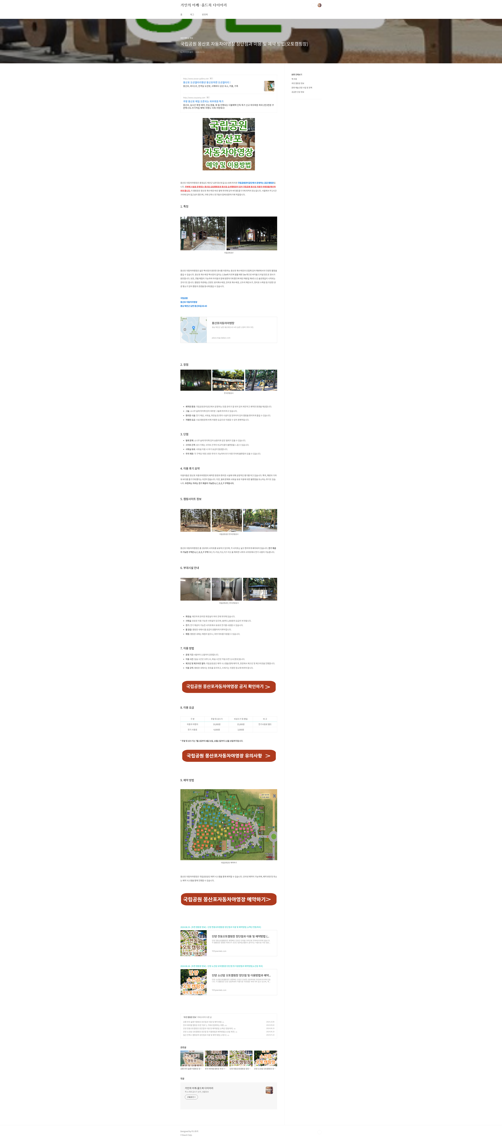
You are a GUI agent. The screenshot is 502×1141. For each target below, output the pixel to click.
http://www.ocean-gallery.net (196, 78)
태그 (192, 14)
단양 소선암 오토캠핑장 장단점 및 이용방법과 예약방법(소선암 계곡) (209, 1031)
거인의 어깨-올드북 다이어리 (203, 5)
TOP (319, 1132)
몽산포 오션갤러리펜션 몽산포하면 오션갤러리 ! (206, 82)
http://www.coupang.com (194, 97)
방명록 (205, 14)
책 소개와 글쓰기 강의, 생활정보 (197, 1091)
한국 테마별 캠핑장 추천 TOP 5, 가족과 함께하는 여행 (203, 1025)
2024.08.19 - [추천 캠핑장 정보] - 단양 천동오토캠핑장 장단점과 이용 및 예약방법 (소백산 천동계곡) (220, 927)
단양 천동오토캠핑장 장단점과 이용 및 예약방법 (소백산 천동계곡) (208, 1028)
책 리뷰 (294, 79)
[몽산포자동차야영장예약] (228, 790)
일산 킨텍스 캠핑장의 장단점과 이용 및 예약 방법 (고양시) (205, 1035)
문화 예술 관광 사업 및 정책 (302, 87)
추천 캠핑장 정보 (190, 1017)
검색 (313, 5)
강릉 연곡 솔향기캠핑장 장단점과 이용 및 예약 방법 (202, 1021)
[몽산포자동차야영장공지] (228, 681)
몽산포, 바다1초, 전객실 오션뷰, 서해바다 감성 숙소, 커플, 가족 (210, 85)
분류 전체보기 (297, 74)
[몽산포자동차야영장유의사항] (228, 749)
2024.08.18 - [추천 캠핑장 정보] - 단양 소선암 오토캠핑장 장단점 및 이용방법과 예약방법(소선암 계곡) (221, 966)
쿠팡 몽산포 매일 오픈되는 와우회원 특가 (203, 101)
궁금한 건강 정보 (298, 92)
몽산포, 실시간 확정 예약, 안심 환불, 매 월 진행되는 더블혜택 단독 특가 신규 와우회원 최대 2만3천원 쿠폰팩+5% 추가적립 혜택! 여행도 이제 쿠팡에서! (228, 106)
